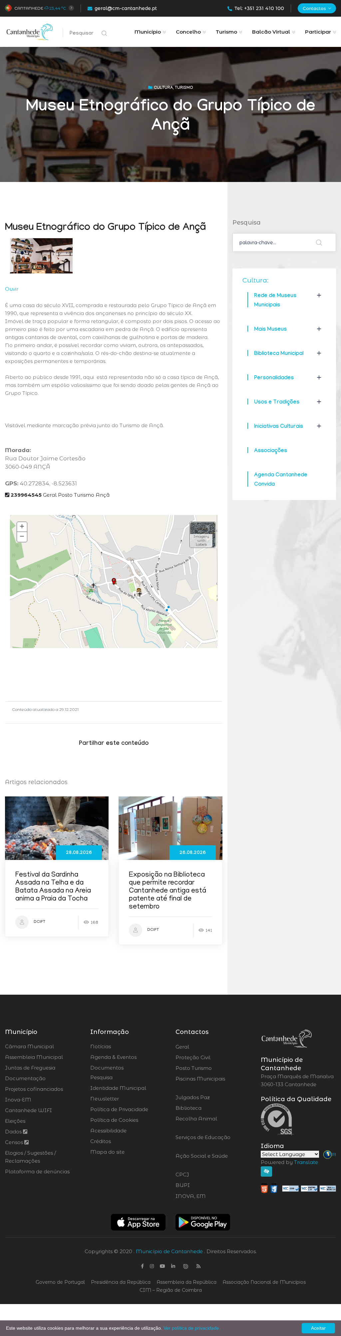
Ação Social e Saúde (201, 1160)
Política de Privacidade (119, 1109)
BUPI (200, 1185)
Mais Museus (270, 330)
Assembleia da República (186, 1282)
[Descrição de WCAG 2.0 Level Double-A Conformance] (298, 1188)
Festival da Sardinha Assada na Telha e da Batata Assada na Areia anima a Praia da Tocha (53, 887)
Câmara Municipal (29, 1046)
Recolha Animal (196, 1122)
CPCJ (200, 1174)
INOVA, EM (209, 1196)
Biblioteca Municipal (278, 354)
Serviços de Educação (202, 1141)
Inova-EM (18, 1099)
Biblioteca (206, 1108)
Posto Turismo (211, 1068)
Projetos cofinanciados (34, 1089)
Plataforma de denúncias (37, 1171)
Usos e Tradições (276, 403)
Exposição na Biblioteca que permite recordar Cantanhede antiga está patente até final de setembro (167, 891)
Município (148, 32)
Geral (200, 1047)
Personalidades (274, 378)
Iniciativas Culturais (278, 427)
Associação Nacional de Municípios (264, 1282)
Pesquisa (101, 1077)
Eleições (15, 1121)
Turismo (226, 32)
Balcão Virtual (271, 32)
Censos (14, 1142)
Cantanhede (28, 8)
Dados (14, 1131)
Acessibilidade (108, 1130)
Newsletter (104, 1098)
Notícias (100, 1046)
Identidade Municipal (118, 1088)
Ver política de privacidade (191, 1328)
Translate (306, 1162)
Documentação (25, 1078)
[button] (202, 535)
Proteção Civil (211, 1057)
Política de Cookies (114, 1120)
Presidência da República (121, 1282)
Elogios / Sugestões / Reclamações (30, 1157)
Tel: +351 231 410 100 (259, 8)
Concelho (188, 32)
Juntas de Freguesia (30, 1068)
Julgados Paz (211, 1097)
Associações (270, 451)
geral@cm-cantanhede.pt (126, 8)
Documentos (107, 1068)
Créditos (100, 1141)
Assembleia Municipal (34, 1057)
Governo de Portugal (60, 1282)
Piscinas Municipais (200, 1083)
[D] (334, 1154)
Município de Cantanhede (169, 1251)
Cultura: (255, 280)
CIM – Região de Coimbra (171, 1290)
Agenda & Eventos (113, 1057)
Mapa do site (107, 1152)
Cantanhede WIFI (28, 1110)
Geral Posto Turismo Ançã (60, 495)
